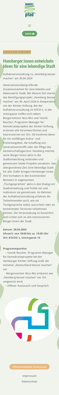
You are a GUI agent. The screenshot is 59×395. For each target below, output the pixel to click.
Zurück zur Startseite (17, 52)
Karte (28, 33)
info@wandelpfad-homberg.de (29, 366)
